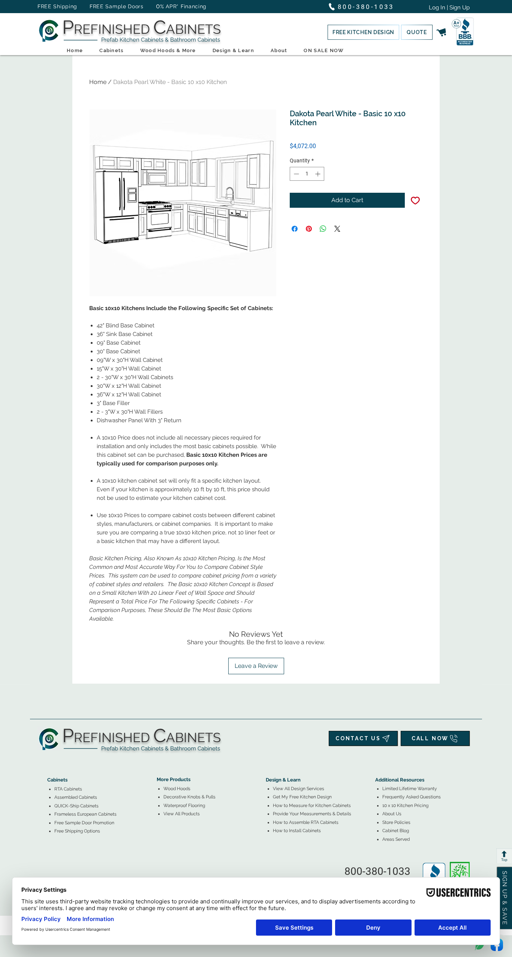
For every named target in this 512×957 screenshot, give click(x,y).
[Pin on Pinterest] (308, 228)
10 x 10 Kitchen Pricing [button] (405, 805)
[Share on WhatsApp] (323, 228)
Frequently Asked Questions (411, 797)
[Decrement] (295, 173)
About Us (391, 813)
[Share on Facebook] (294, 228)
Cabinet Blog (395, 830)
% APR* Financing (183, 6)
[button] (363, 32)
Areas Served (396, 839)
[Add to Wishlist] (415, 200)
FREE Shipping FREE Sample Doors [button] (94, 6)
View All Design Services (298, 788)
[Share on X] (337, 228)
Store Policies (396, 822)
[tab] (51, 759)
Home (97, 82)
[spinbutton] (307, 173)
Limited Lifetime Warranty (409, 788)
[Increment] (318, 173)
